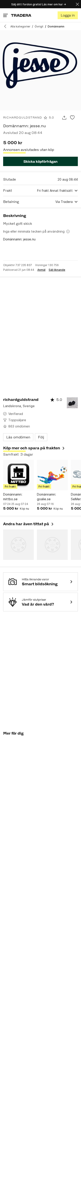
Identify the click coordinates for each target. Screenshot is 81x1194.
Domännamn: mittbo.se (12, 496)
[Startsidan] (21, 15)
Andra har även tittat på (28, 524)
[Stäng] (77, 4)
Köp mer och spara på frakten (31, 448)
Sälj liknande (57, 269)
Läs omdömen (18, 437)
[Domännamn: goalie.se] (52, 475)
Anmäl (41, 269)
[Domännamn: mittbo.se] (18, 475)
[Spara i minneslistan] (72, 118)
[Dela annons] (64, 118)
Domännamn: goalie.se (46, 496)
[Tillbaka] (6, 26)
